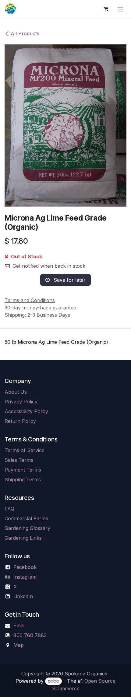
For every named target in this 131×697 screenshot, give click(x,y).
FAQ (9, 509)
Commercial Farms (26, 518)
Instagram (25, 577)
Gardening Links (23, 538)
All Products (25, 33)
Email (19, 625)
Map (18, 645)
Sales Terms (19, 460)
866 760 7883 (30, 635)
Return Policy (20, 421)
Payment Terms (23, 470)
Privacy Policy (21, 402)
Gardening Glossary (27, 528)
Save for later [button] (69, 280)
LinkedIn (23, 596)
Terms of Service (24, 450)
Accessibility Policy (26, 411)
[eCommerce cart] (106, 9)
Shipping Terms (23, 479)
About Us (16, 392)
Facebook (25, 567)
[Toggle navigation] (120, 8)
